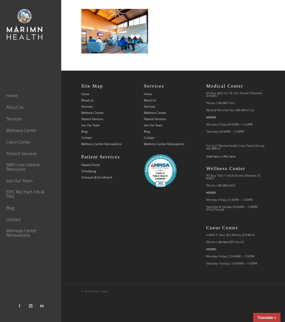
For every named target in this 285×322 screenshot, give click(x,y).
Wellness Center (92, 113)
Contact (86, 137)
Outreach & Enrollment (96, 177)
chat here (212, 156)
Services (87, 106)
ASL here (229, 156)
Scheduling (88, 171)
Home (85, 94)
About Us (87, 100)
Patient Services (92, 119)
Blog (84, 131)
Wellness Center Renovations (101, 144)
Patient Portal (90, 165)
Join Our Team (90, 125)
